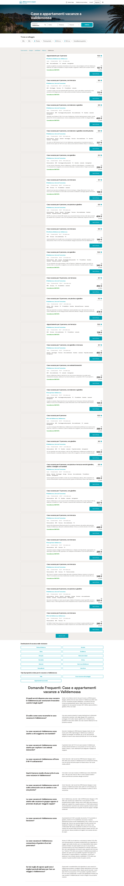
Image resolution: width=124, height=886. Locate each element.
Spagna (31, 50)
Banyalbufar (41, 668)
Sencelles (41, 660)
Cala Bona (83, 668)
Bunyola (41, 655)
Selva (41, 651)
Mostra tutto (62, 636)
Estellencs (83, 651)
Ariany (83, 660)
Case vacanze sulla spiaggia (82, 676)
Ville (23, 41)
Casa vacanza (24, 50)
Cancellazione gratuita (80, 41)
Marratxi (41, 664)
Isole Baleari (37, 50)
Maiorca (44, 50)
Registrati (97, 2)
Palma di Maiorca (41, 647)
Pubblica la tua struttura (81, 2)
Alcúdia (83, 647)
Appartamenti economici (41, 680)
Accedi (91, 2)
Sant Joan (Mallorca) (82, 664)
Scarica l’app (71, 2)
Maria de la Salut (83, 655)
